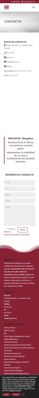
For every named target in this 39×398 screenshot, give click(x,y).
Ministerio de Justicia (11, 342)
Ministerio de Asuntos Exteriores (14, 356)
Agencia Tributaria (10, 359)
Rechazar (16, 394)
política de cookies (24, 385)
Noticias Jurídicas (9, 328)
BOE (5, 333)
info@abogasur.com (10, 318)
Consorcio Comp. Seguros (12, 368)
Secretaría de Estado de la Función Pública (17, 345)
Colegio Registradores (11, 339)
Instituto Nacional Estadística (13, 370)
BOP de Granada (9, 330)
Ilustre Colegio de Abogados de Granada (17, 336)
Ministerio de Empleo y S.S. (12, 353)
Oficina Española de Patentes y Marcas (16, 373)
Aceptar (6, 394)
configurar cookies (15, 391)
